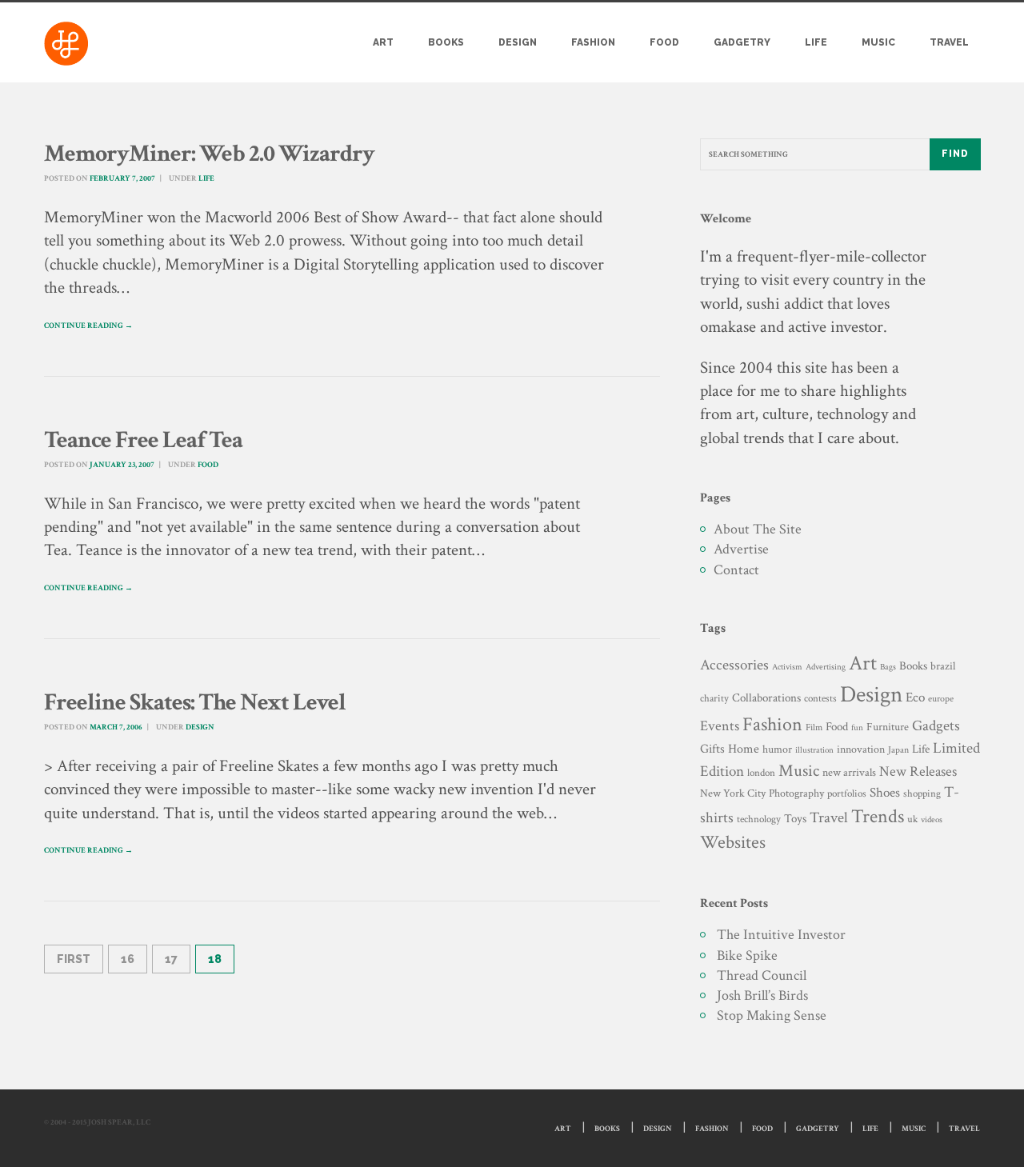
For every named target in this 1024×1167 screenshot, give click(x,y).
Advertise (741, 549)
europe (941, 699)
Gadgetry (742, 42)
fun (857, 727)
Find (955, 153)
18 (215, 959)
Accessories (734, 665)
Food (664, 42)
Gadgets (936, 726)
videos (931, 819)
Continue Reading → (88, 326)
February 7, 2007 (122, 179)
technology (759, 819)
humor (777, 749)
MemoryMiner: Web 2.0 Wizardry (209, 154)
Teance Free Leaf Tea (143, 440)
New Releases (918, 771)
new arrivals (849, 772)
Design (517, 42)
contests (820, 698)
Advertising (826, 667)
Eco (915, 697)
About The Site (758, 529)
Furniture (887, 726)
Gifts (712, 749)
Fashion (593, 42)
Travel (949, 42)
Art (383, 42)
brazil (942, 665)
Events (719, 726)
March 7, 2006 (116, 727)
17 (171, 959)
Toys (795, 818)
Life (816, 42)
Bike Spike (747, 955)
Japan (898, 750)
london (761, 772)
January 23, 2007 (122, 465)
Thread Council (761, 975)
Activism (787, 667)
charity (714, 698)
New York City (733, 793)
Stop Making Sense (771, 1015)
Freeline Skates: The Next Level (195, 702)
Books (446, 42)
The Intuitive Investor (781, 934)
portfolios (846, 793)
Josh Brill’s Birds (762, 995)
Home (743, 749)
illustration (814, 750)
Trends (877, 816)
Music (878, 42)
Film (814, 727)
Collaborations (766, 697)
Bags (888, 667)
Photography (796, 793)
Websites (733, 842)
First (73, 959)
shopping (922, 793)
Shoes (885, 792)
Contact (736, 570)
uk (912, 819)
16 (127, 959)
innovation (861, 749)
